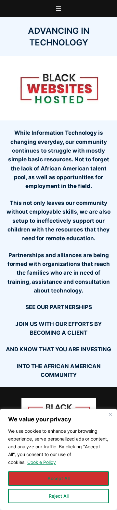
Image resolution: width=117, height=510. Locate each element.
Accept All (58, 478)
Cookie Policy (41, 462)
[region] (58, 459)
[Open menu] (58, 8)
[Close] (110, 414)
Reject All (59, 496)
